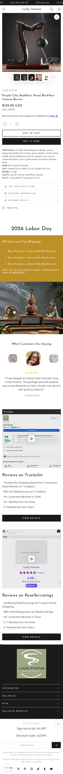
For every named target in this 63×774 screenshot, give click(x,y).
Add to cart (31, 133)
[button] (51, 9)
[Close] (58, 723)
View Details (31, 518)
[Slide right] (54, 77)
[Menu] (4, 9)
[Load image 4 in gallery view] (39, 77)
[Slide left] (8, 77)
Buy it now (31, 141)
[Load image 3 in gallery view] (31, 77)
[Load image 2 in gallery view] (24, 77)
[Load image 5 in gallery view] (46, 77)
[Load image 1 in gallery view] (17, 77)
